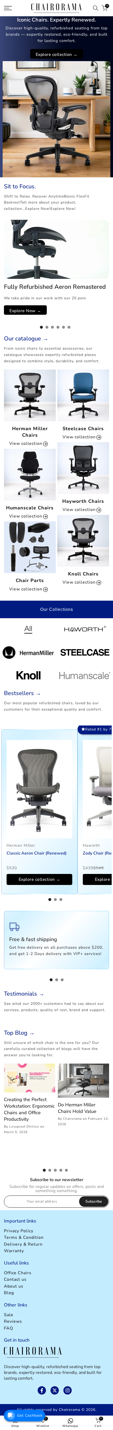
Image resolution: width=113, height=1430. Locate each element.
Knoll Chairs (83, 574)
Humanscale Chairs (30, 508)
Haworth (91, 845)
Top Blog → (19, 1033)
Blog (9, 1293)
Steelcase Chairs (83, 428)
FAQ (8, 1328)
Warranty (14, 1251)
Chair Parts (30, 580)
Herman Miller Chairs (30, 431)
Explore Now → (25, 311)
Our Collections (56, 609)
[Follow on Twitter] (54, 1390)
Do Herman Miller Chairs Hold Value (77, 1108)
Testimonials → (24, 994)
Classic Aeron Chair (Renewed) (36, 853)
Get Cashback (30, 1415)
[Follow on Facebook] (41, 1390)
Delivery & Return (23, 1244)
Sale (8, 1315)
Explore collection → (57, 54)
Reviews (13, 1321)
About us (13, 1286)
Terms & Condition (24, 1237)
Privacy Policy (18, 1231)
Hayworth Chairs (83, 501)
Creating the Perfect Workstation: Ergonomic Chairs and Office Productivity (29, 1109)
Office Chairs (18, 1273)
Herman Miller (21, 845)
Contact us (15, 1279)
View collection (26, 443)
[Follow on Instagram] (67, 1390)
